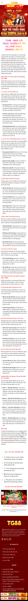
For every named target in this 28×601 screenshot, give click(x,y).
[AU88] (14, 594)
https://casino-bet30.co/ (13, 571)
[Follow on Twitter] (2, 539)
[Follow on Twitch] (10, 539)
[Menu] (2, 2)
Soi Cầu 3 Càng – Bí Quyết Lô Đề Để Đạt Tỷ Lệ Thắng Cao (14, 506)
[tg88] (14, 2)
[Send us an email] (5, 539)
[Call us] (7, 539)
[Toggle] (2, 457)
